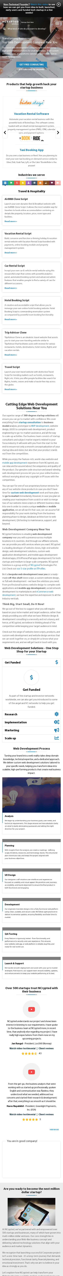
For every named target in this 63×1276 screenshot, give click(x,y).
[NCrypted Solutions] (18, 21)
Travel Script (12, 367)
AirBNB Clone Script (16, 199)
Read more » (11, 221)
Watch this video (39, 4)
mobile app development (14, 463)
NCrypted (35, 565)
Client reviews (46, 1210)
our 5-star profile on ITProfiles (31, 569)
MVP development (40, 426)
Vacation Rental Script (18, 233)
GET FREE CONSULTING (31, 65)
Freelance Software (31, 114)
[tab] (31, 663)
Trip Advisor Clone (15, 332)
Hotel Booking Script (17, 300)
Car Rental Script (15, 266)
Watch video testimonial (22, 1210)
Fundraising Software (31, 150)
